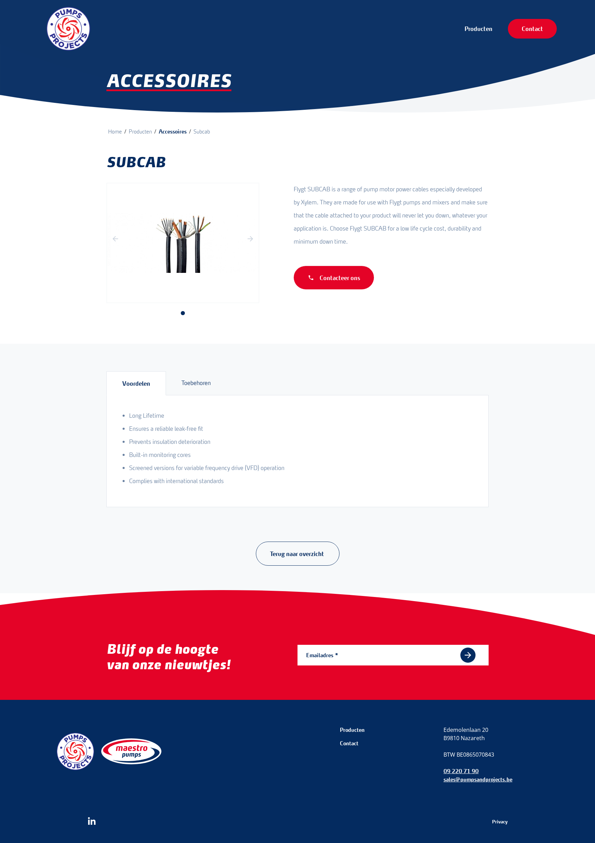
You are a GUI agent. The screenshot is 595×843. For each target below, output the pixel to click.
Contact (532, 28)
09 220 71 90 (461, 771)
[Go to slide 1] (183, 313)
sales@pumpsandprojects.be (477, 779)
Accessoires (173, 131)
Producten (478, 28)
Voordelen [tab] (136, 383)
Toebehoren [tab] (196, 383)
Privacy (500, 822)
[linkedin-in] (91, 821)
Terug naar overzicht (297, 553)
